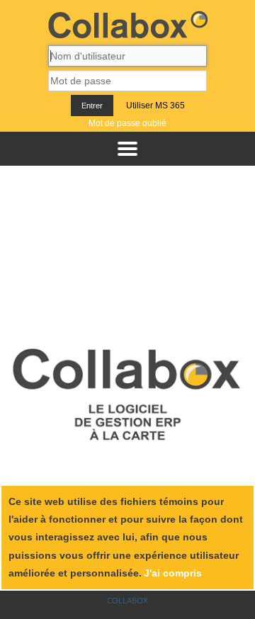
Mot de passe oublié (127, 123)
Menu (127, 149)
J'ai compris (173, 573)
